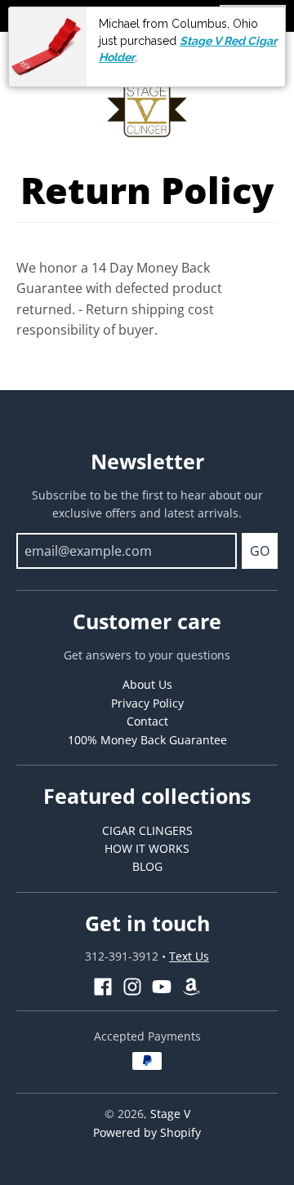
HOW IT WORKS (147, 848)
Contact (147, 721)
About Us (147, 684)
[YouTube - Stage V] (162, 986)
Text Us (189, 956)
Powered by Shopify (147, 1132)
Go (260, 551)
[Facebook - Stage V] (103, 986)
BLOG (147, 866)
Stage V (170, 1113)
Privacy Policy (147, 703)
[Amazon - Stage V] (191, 986)
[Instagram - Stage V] (132, 986)
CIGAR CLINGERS (147, 830)
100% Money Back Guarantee (147, 740)
